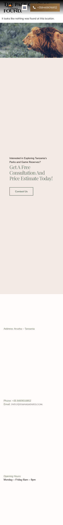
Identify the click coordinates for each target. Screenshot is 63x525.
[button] (24, 7)
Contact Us (21, 191)
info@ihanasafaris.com (26, 404)
